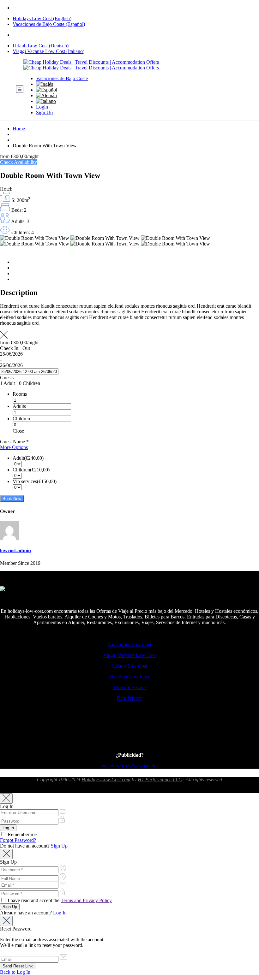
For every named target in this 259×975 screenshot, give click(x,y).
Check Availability (18, 162)
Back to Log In (15, 972)
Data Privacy (129, 698)
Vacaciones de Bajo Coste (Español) (49, 24)
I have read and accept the (59, 900)
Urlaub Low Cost (129, 666)
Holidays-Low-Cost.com (105, 779)
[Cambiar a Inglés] (139, 84)
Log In (60, 912)
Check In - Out (15, 348)
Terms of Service (130, 687)
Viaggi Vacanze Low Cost (129, 655)
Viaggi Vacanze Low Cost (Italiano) (48, 51)
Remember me (21, 834)
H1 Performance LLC (160, 779)
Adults (19, 406)
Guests (7, 377)
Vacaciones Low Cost (129, 644)
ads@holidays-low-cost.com (129, 765)
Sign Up (44, 112)
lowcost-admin (15, 550)
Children (21, 418)
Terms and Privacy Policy (86, 900)
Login (42, 106)
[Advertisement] (129, 732)
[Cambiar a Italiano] (139, 101)
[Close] (6, 798)
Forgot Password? (18, 840)
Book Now (12, 498)
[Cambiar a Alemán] (139, 95)
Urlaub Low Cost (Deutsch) (41, 45)
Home (19, 128)
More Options (14, 447)
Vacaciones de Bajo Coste (62, 78)
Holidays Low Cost (129, 676)
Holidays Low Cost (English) (42, 18)
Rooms (20, 394)
